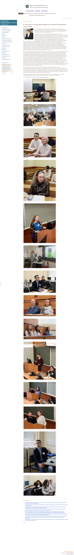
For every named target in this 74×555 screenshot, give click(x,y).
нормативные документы (6, 29)
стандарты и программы (6, 30)
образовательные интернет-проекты (37, 15)
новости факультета (4, 62)
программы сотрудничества (7, 40)
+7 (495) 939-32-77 (64, 553)
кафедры (3, 33)
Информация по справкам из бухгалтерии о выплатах (5, 21)
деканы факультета (5, 32)
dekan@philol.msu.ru (70, 553)
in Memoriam (4, 57)
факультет (20, 13)
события (31, 21)
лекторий (3, 43)
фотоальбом (4, 52)
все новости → (4, 73)
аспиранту (44, 11)
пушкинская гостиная (6, 51)
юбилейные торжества (6, 56)
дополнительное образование (7, 41)
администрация (4, 27)
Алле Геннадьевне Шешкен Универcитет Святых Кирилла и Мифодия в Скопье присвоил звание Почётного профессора (46, 515)
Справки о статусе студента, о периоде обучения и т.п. (5, 24)
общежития (4, 48)
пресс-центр (4, 49)
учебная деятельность (38, 13)
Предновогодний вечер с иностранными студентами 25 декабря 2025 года (38, 510)
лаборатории (4, 35)
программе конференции (44, 77)
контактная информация (6, 59)
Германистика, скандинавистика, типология (7, 67)
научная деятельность (28, 13)
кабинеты (3, 37)
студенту (37, 11)
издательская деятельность (50, 13)
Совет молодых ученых (6, 46)
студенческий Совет (5, 44)
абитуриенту (30, 11)
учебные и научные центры (6, 38)
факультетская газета (5, 54)
